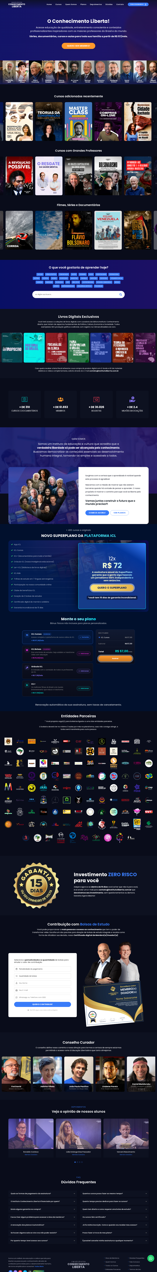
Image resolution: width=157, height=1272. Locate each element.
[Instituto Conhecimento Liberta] (16, 4)
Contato (120, 4)
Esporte (56, 286)
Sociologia (103, 278)
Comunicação (63, 274)
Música (117, 282)
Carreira (39, 282)
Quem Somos (71, 4)
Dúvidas (109, 4)
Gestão (74, 274)
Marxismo (93, 278)
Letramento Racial (116, 278)
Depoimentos (96, 4)
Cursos (58, 4)
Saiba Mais (39, 1266)
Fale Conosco (135, 1262)
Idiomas (54, 278)
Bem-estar (76, 282)
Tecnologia (59, 282)
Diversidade (63, 278)
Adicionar (85, 653)
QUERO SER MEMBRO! (78, 45)
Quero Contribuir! (42, 1004)
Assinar (115, 658)
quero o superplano (112, 588)
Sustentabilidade (88, 282)
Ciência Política (51, 274)
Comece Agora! (97, 512)
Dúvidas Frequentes (137, 1258)
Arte (67, 282)
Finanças (84, 278)
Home (49, 4)
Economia (83, 274)
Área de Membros (137, 4)
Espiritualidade (101, 274)
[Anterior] (4, 121)
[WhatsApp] (150, 1258)
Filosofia (45, 278)
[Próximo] (153, 121)
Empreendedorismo (68, 286)
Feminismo (49, 282)
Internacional (114, 274)
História (36, 278)
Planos (83, 4)
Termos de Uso (135, 1269)
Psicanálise (98, 286)
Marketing (74, 278)
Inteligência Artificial (84, 286)
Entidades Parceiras (113, 1269)
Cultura (40, 274)
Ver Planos (120, 512)
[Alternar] (75, 1162)
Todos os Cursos (112, 1265)
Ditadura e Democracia (104, 282)
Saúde (91, 274)
